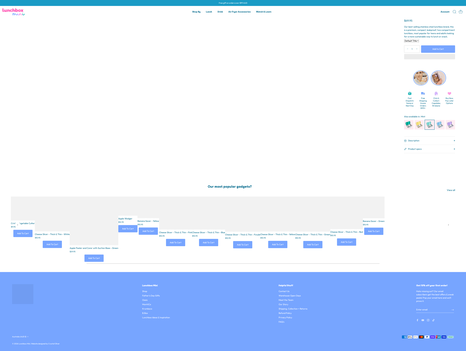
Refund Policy (285, 313)
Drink (220, 12)
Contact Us (284, 291)
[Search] (454, 12)
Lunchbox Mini (24, 344)
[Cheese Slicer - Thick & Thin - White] (52, 214)
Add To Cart (23, 233)
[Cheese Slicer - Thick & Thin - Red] (346, 213)
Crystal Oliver (54, 344)
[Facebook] (417, 319)
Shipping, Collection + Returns (293, 308)
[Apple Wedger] (127, 206)
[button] (429, 57)
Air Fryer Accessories (239, 12)
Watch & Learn (263, 12)
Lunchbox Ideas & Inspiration (156, 317)
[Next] (448, 224)
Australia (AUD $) (19, 336)
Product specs (415, 149)
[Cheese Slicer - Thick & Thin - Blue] (208, 213)
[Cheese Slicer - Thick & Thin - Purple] (242, 214)
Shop (144, 291)
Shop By (196, 12)
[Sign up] (452, 309)
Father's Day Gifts (151, 295)
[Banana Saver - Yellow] (148, 207)
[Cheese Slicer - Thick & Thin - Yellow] (277, 214)
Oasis (145, 300)
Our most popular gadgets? (230, 186)
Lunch (209, 12)
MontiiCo (146, 304)
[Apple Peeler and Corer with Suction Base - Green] (94, 221)
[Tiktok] (433, 319)
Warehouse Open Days (290, 295)
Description (413, 140)
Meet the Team (286, 300)
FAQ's (281, 321)
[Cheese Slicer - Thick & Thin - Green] (312, 214)
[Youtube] (423, 319)
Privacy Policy (285, 317)
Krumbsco (147, 308)
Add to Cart (438, 49)
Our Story (283, 304)
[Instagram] (428, 319)
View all (451, 190)
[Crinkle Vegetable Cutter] (23, 208)
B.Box (145, 313)
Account (445, 12)
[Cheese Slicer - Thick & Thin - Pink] (175, 213)
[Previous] (17, 224)
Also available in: (412, 116)
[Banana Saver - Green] (374, 207)
